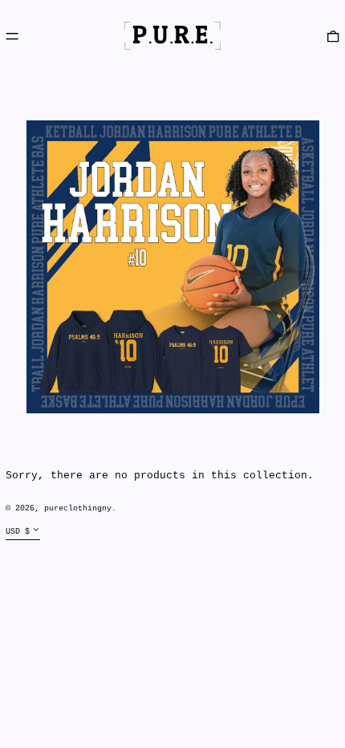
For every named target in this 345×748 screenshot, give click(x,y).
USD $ (18, 531)
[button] (333, 35)
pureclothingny (78, 508)
